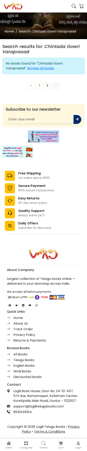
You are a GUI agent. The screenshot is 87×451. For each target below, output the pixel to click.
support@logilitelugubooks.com (38, 406)
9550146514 (22, 412)
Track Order (23, 329)
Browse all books (40, 68)
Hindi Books (22, 371)
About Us (20, 323)
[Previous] (31, 85)
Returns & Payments (29, 340)
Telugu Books (23, 360)
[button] (26, 445)
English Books (24, 365)
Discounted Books (27, 377)
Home (9, 31)
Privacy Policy (24, 334)
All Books (20, 354)
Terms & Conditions (49, 431)
